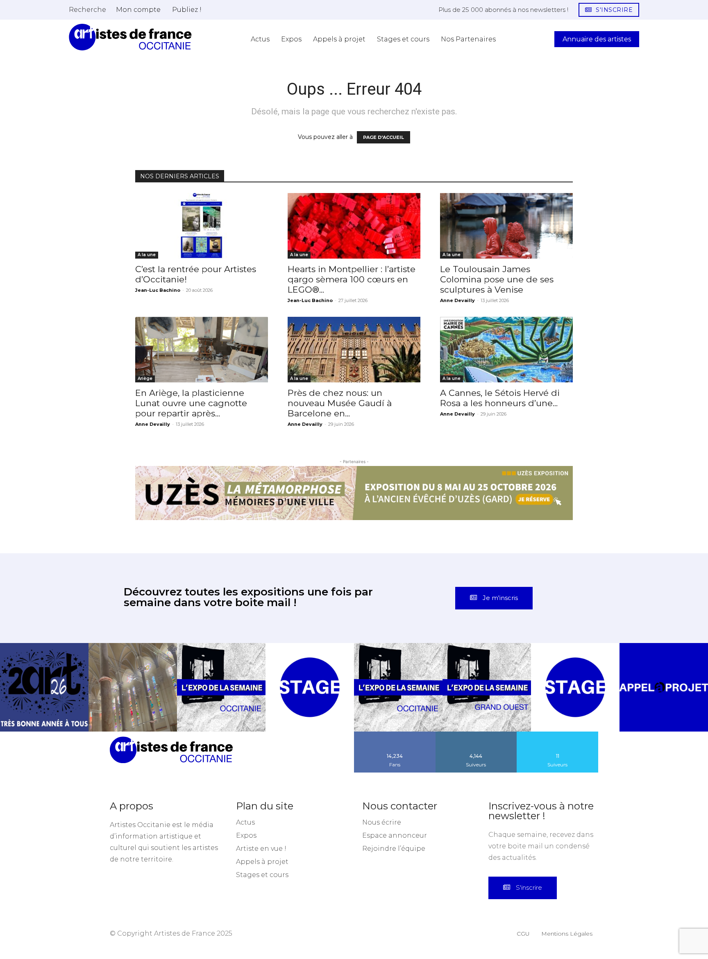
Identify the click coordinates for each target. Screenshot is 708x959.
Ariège (145, 378)
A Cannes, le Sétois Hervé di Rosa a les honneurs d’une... (500, 398)
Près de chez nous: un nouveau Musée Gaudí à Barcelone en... (340, 403)
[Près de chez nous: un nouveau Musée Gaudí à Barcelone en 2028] (354, 349)
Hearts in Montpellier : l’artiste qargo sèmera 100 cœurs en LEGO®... (351, 279)
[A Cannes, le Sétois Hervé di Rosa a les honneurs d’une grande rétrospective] (506, 349)
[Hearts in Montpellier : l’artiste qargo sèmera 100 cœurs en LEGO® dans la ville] (354, 226)
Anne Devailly (457, 300)
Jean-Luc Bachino (157, 290)
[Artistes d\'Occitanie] (130, 37)
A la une (147, 254)
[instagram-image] (44, 687)
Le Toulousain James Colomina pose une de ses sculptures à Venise (497, 279)
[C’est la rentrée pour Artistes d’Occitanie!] (201, 226)
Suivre (476, 734)
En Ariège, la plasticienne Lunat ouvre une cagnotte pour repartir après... (191, 403)
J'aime (395, 734)
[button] (87, 9)
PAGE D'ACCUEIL (383, 137)
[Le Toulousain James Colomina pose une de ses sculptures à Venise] (506, 226)
